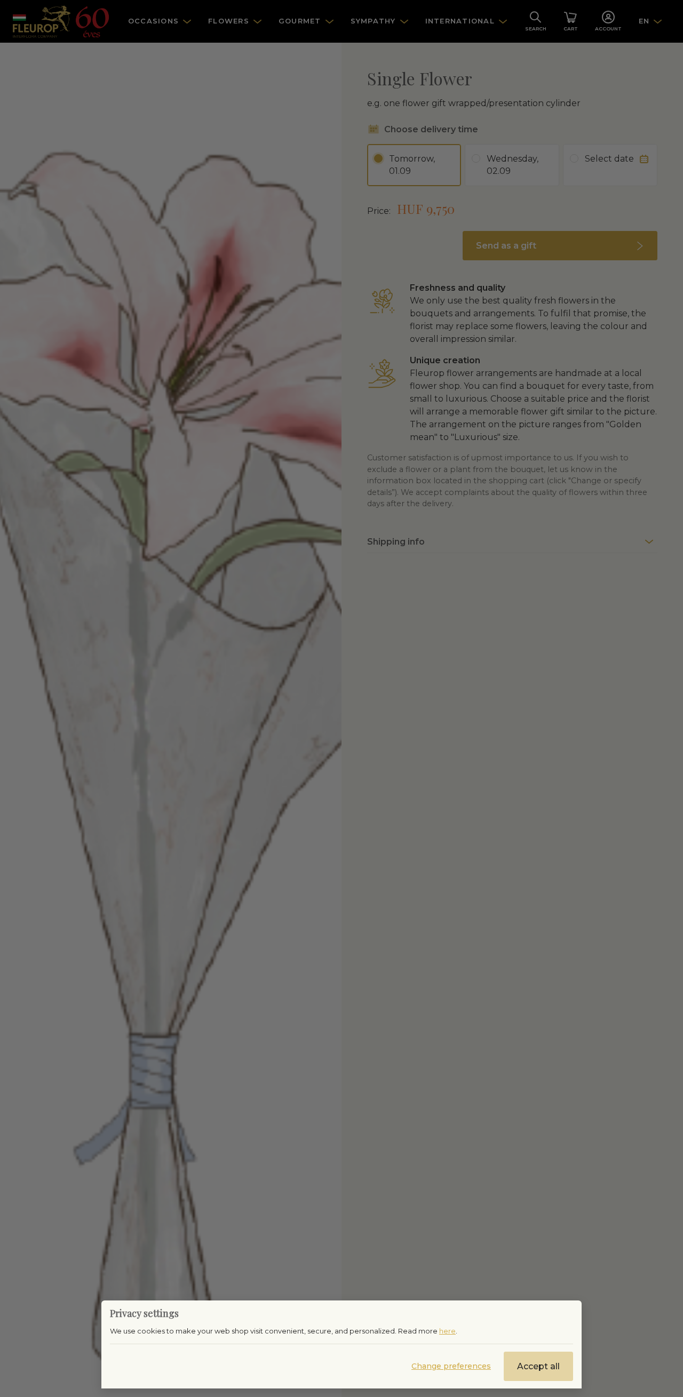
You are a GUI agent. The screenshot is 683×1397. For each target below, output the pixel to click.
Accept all (538, 1366)
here (447, 1331)
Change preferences (451, 1366)
